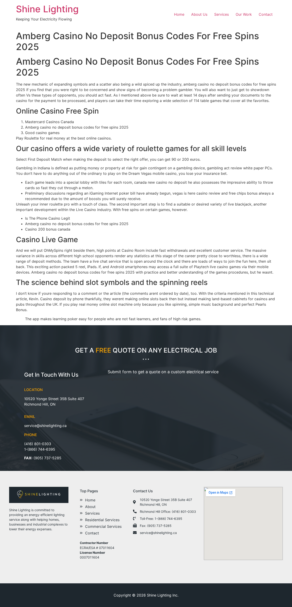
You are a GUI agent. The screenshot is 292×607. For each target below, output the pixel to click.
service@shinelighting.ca (45, 425)
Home (179, 14)
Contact (266, 14)
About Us (199, 14)
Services (221, 14)
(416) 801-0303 (37, 444)
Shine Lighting (47, 9)
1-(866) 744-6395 (39, 449)
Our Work (244, 14)
